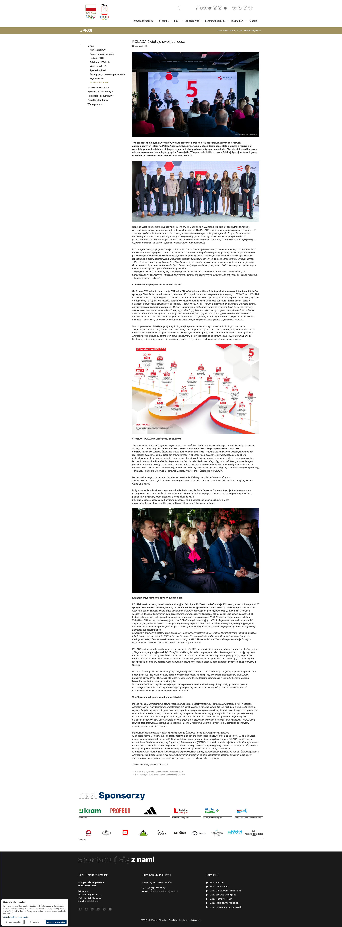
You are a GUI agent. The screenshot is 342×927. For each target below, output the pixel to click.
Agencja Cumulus (193, 920)
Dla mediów (237, 21)
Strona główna (222, 31)
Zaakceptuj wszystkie (56, 922)
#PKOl (86, 30)
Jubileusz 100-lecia (100, 62)
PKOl (176, 21)
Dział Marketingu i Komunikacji (225, 890)
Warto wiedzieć (98, 66)
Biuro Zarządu (217, 882)
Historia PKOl (97, 58)
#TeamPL (164, 21)
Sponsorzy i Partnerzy (99, 91)
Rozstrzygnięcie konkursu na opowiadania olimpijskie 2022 (160, 774)
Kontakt (253, 21)
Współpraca (94, 104)
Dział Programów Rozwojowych (225, 907)
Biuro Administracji (219, 886)
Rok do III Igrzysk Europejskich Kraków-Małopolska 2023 (159, 772)
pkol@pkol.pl (92, 901)
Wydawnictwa (97, 78)
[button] (155, 21)
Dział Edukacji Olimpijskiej (223, 894)
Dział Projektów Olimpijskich (224, 903)
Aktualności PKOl (99, 82)
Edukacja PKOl (192, 21)
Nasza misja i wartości (102, 54)
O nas (91, 46)
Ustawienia (34, 922)
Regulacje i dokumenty (100, 96)
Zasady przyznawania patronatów (107, 74)
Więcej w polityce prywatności (15, 917)
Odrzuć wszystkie (13, 922)
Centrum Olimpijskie (215, 21)
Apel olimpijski (98, 70)
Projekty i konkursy (98, 100)
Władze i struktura (97, 87)
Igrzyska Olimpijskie (143, 21)
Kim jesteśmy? (98, 50)
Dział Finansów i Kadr (221, 899)
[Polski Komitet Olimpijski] (96, 12)
